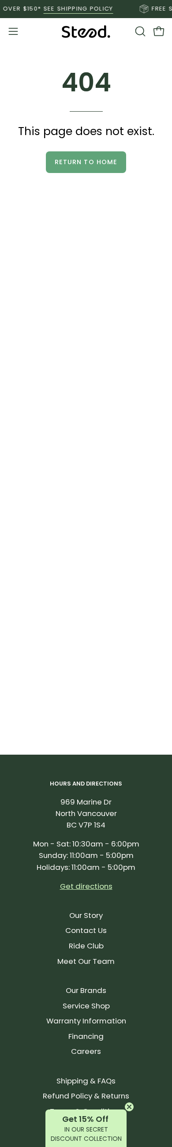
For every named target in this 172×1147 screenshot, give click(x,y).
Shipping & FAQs (86, 1081)
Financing (86, 1036)
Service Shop (86, 1005)
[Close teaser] (129, 1106)
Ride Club (86, 945)
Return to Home (86, 162)
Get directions (86, 886)
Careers (86, 1051)
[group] (86, 9)
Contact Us (86, 930)
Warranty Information (86, 1020)
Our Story (86, 915)
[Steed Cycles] (86, 31)
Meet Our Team (86, 961)
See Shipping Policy (74, 8)
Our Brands (86, 990)
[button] (139, 31)
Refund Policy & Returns (86, 1096)
